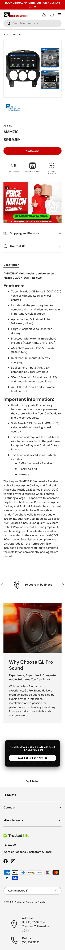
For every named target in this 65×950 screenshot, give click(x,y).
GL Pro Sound (18, 902)
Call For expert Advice (32, 758)
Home (6, 34)
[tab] (11, 265)
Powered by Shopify (35, 902)
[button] (52, 15)
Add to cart (32, 150)
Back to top (32, 781)
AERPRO (7, 125)
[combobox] (32, 23)
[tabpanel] (32, 416)
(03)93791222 (31, 942)
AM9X (22, 463)
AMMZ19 (16, 34)
